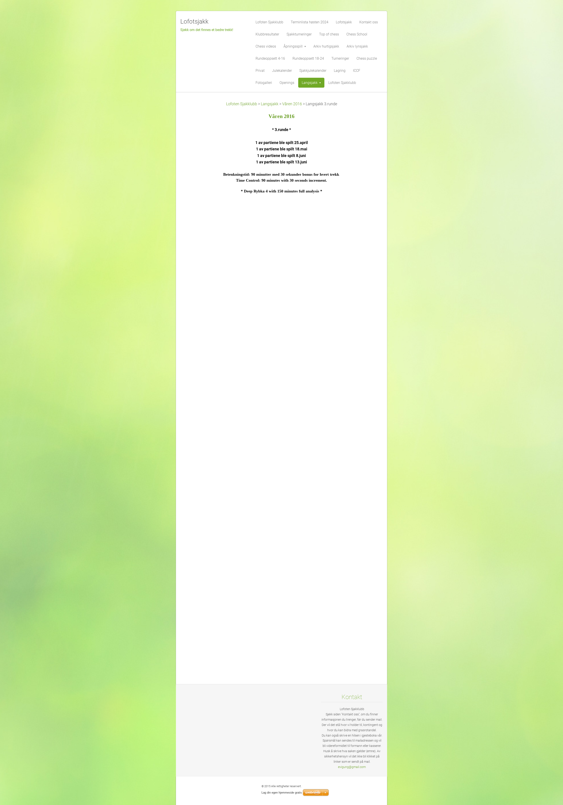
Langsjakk (269, 104)
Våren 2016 (292, 104)
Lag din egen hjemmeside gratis (281, 792)
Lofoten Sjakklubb (241, 104)
